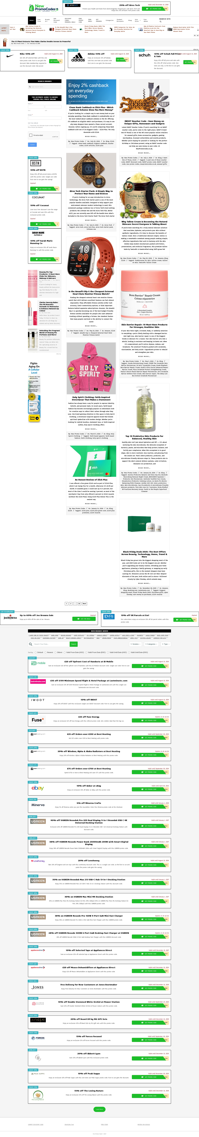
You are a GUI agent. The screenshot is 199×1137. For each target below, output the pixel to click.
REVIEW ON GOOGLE (144, 1125)
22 (79, 604)
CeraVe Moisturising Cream (138, 363)
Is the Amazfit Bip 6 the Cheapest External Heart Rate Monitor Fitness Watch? (59, 29)
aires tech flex (89, 227)
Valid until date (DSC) (139, 652)
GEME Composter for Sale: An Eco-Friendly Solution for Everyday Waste (118, 29)
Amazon (160, 258)
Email (30, 115)
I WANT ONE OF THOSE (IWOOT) (39, 635)
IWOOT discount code (133, 162)
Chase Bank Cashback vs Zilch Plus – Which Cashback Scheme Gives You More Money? (91, 108)
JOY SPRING (90, 635)
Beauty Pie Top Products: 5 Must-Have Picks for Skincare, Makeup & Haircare (49, 275)
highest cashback (100, 144)
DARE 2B (60, 638)
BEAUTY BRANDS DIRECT (73, 638)
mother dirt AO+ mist (149, 483)
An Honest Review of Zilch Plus (91, 479)
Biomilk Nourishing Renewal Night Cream (145, 476)
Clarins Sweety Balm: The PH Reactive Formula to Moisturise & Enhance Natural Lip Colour (49, 306)
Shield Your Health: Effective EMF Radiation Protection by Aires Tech (41, 41)
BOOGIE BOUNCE (66, 635)
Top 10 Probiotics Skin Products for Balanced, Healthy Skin (144, 437)
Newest (50, 652)
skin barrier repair (149, 374)
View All (195, 49)
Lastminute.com (144, 590)
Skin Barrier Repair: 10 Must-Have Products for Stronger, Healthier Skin (144, 325)
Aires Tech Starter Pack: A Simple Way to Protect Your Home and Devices (91, 192)
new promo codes (132, 164)
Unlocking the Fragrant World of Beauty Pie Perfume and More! (49, 332)
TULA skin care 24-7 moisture (146, 487)
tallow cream (156, 260)
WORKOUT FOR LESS (159, 638)
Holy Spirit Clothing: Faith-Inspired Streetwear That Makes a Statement (91, 398)
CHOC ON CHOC (35, 638)
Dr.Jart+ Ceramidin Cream (146, 365)
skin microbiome (131, 485)
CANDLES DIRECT (102, 635)
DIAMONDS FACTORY (49, 638)
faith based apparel (97, 436)
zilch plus (99, 146)
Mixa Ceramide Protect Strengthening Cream (149, 370)
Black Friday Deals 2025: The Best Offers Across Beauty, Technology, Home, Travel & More (89, 29)
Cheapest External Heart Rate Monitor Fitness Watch (97, 334)
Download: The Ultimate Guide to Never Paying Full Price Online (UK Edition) (44, 126)
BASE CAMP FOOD (162, 635)
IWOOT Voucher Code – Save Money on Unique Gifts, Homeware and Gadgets (144, 122)
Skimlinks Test (69, 1125)
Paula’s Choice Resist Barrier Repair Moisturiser (139, 372)
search (73, 644)
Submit (32, 145)
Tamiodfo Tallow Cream (147, 263)
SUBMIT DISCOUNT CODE (35, 1125)
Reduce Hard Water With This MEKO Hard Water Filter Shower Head (177, 29)
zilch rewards (95, 513)
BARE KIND (54, 635)
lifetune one (91, 229)
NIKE (98, 638)
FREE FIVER (104, 1125)
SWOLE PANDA (150, 635)
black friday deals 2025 (142, 592)
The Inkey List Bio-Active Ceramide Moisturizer (149, 375)
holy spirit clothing (100, 438)
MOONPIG (140, 635)
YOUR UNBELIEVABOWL (121, 638)
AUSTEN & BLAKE (145, 638)
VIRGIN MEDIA (106, 638)
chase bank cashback (85, 144)
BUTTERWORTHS (89, 638)
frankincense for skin (143, 260)
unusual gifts (162, 164)
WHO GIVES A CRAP (128, 635)
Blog (107, 141)
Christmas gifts (157, 592)
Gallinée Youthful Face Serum (154, 479)
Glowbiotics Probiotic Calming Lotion (136, 481)
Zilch (112, 141)
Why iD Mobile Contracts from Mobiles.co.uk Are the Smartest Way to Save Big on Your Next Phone (148, 29)
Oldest (59, 652)
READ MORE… (91, 136)
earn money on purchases (142, 595)
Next (84, 604)
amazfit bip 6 (85, 333)
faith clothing (86, 438)
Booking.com (132, 590)
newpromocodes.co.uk (148, 164)
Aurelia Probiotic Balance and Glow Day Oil (144, 475)
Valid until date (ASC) (118, 652)
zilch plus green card (98, 511)
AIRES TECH (134, 638)
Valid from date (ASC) (75, 652)
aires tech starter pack (104, 227)
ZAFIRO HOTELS (115, 635)
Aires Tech (108, 225)
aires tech (79, 227)
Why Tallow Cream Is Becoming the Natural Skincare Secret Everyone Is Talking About (29, 29)
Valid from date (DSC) (97, 652)
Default (40, 652)
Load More (99, 1109)
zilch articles (89, 146)
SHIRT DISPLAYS (79, 635)
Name (30, 104)
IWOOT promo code (149, 162)
